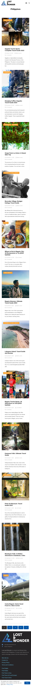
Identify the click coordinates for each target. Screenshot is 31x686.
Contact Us (5, 660)
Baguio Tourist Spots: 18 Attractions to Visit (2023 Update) (13, 403)
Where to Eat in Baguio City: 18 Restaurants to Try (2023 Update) (14, 253)
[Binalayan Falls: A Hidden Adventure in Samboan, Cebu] (15, 523)
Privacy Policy (5, 662)
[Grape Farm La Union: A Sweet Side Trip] (15, 123)
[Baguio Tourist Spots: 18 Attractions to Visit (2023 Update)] (15, 371)
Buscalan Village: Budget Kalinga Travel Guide (13, 202)
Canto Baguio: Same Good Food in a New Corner (14, 604)
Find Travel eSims (7, 677)
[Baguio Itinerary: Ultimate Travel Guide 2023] (15, 271)
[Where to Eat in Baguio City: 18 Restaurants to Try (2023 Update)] (15, 221)
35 (9, 307)
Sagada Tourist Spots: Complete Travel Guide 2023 (14, 49)
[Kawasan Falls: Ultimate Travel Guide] (15, 423)
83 (9, 207)
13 (9, 259)
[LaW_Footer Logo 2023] (15, 637)
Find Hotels (5, 670)
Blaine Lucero (19, 53)
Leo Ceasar (19, 257)
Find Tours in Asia (6, 673)
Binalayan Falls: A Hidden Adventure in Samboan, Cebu (15, 554)
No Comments (9, 159)
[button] (26, 3)
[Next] (26, 627)
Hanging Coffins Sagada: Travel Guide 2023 (13, 101)
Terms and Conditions (7, 665)
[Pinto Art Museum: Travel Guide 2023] (15, 473)
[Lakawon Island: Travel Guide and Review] (15, 321)
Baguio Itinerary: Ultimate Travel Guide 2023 (13, 302)
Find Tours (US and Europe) (9, 675)
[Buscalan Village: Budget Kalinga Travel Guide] (15, 171)
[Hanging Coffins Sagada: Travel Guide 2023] (15, 71)
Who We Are (5, 658)
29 (9, 510)
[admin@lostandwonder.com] (3, 644)
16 (9, 107)
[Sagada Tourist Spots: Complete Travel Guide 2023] (15, 18)
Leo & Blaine (19, 407)
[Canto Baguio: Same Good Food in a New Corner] (15, 574)
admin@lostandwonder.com (10, 644)
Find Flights (5, 668)
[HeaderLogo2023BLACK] (8, 3)
